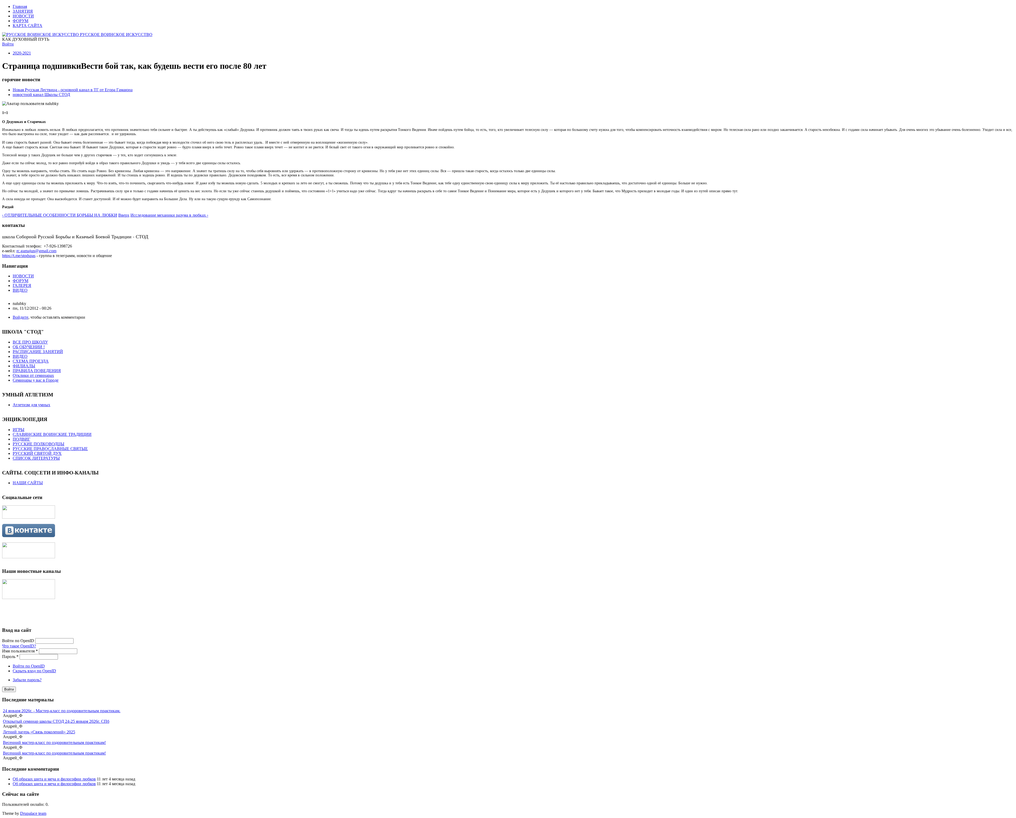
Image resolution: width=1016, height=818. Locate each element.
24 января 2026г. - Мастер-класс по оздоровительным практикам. (61, 711)
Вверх (123, 215)
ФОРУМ (20, 21)
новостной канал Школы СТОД (41, 94)
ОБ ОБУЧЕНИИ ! (29, 347)
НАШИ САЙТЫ (28, 483)
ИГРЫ (18, 429)
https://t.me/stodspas (18, 255)
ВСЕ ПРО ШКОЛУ (30, 342)
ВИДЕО (20, 290)
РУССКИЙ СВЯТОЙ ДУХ (37, 453)
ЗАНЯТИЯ (23, 11)
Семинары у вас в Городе (35, 380)
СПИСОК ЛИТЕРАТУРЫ (36, 458)
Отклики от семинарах (33, 375)
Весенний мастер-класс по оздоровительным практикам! (54, 742)
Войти (8, 44)
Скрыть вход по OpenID (34, 671)
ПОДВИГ (21, 439)
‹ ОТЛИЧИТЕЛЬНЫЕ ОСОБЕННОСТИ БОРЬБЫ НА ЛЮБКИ (59, 215)
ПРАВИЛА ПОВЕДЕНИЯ (37, 370)
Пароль (10, 656)
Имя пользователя (20, 651)
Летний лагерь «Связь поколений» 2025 (39, 732)
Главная (20, 6)
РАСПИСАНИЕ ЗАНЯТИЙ (38, 351)
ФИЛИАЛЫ (24, 366)
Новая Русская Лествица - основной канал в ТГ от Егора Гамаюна (73, 90)
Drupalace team (33, 813)
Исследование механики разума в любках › (169, 215)
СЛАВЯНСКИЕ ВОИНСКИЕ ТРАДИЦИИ (52, 434)
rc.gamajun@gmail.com (36, 251)
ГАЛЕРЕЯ (22, 285)
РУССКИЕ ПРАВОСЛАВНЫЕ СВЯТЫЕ (50, 448)
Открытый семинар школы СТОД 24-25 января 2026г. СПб (56, 721)
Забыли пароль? (27, 680)
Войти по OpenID (18, 640)
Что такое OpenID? (19, 646)
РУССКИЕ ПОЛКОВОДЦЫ (38, 444)
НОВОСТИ (23, 16)
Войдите (20, 317)
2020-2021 (22, 53)
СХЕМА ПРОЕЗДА (31, 361)
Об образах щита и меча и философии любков (54, 779)
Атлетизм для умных (31, 405)
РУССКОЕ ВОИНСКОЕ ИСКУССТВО (116, 34)
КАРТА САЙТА (27, 25)
